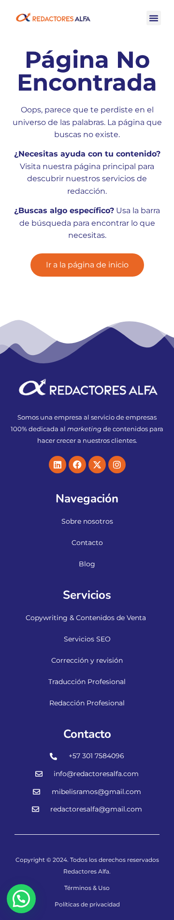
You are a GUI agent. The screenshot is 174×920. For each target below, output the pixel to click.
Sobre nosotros (87, 521)
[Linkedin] (57, 464)
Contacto (87, 542)
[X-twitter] (97, 464)
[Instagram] (117, 464)
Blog (87, 564)
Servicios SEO (87, 639)
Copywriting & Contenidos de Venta (86, 617)
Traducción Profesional (87, 681)
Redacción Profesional (87, 703)
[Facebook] (77, 464)
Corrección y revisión (87, 660)
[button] (153, 18)
